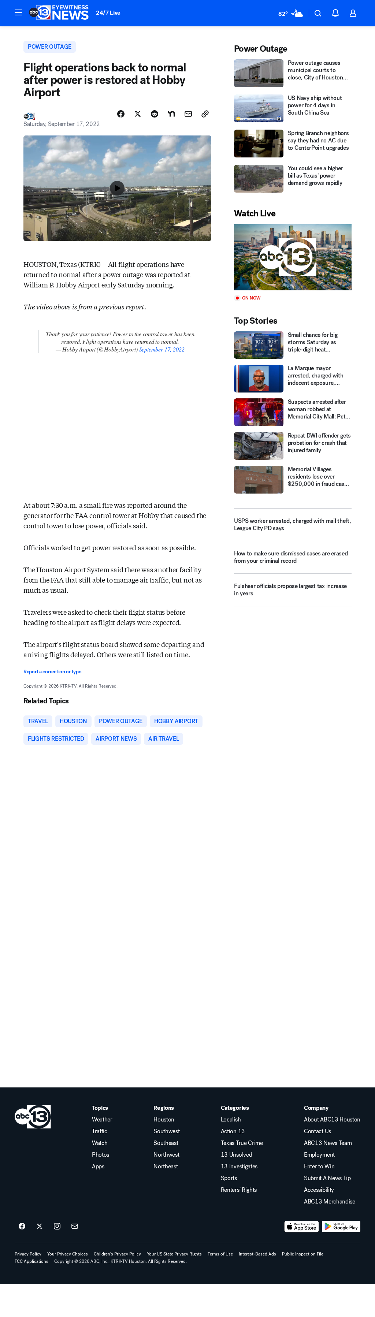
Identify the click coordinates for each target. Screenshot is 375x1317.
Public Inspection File (302, 1254)
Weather (102, 1120)
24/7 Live (108, 12)
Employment (319, 1155)
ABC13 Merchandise (329, 1202)
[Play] (293, 257)
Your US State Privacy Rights (174, 1254)
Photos (100, 1155)
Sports (229, 1178)
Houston (163, 1120)
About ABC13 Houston (332, 1120)
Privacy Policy (28, 1254)
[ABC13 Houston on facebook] (22, 1226)
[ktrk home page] (33, 1116)
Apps (98, 1166)
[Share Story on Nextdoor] (171, 114)
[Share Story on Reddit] (154, 114)
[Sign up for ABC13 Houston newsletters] (74, 1226)
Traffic (99, 1131)
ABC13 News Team (328, 1143)
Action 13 (233, 1131)
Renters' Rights (239, 1190)
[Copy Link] (205, 114)
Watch (99, 1143)
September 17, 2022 (162, 349)
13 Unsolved (236, 1155)
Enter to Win (319, 1166)
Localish (231, 1120)
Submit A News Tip (327, 1178)
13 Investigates (239, 1166)
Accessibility (319, 1190)
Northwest (166, 1155)
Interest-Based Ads (257, 1254)
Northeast (165, 1166)
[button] (18, 12)
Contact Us (317, 1131)
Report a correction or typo (52, 671)
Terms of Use (220, 1254)
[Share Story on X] (137, 114)
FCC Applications (31, 1261)
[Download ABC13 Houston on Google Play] (341, 1226)
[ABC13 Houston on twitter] (39, 1226)
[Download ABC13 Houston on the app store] (301, 1226)
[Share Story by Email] (188, 114)
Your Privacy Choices (67, 1254)
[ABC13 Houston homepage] (59, 13)
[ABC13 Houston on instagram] (57, 1226)
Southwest (166, 1131)
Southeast (165, 1143)
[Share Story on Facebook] (121, 114)
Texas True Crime (242, 1143)
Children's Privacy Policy (117, 1254)
